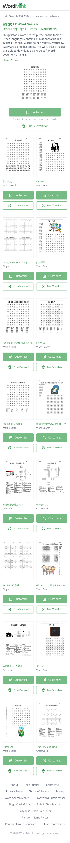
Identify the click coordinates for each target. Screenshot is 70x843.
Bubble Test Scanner (49, 804)
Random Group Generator (21, 824)
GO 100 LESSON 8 (12, 423)
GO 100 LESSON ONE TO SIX (18, 343)
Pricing (60, 791)
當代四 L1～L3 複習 (12, 666)
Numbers (8, 746)
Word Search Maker (17, 798)
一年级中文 (42, 504)
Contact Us (53, 785)
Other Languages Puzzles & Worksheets (30, 29)
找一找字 (40, 262)
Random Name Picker (35, 817)
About (14, 785)
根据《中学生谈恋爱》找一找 (51, 423)
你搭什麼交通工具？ (13, 504)
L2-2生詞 (40, 343)
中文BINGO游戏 (11, 585)
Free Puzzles (32, 785)
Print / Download (37, 126)
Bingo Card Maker (19, 804)
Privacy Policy (14, 791)
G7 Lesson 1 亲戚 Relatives (50, 585)
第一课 (39, 666)
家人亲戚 (7, 181)
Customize (37, 112)
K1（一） (41, 181)
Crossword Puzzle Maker (50, 798)
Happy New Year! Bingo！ (16, 262)
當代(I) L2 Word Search (20, 24)
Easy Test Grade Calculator (35, 811)
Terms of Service (39, 791)
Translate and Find (46, 746)
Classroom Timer (54, 824)
